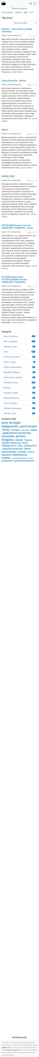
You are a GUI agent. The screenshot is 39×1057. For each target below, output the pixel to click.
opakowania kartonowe (17, 432)
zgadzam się (6, 1047)
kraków (6, 457)
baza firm (26, 430)
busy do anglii (11, 422)
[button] (30, 3)
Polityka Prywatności (12, 1050)
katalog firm (30, 445)
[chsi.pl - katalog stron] (4, 3)
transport (16, 430)
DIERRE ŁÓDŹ (8, 176)
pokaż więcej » (17, 72)
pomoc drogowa (14, 437)
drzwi (30, 458)
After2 (5, 129)
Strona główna (7, 12)
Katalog (18, 12)
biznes (31, 452)
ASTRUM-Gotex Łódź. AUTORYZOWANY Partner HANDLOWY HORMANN (14, 279)
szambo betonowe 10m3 (15, 442)
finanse (28, 440)
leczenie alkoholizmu (15, 454)
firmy (6, 429)
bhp (20, 445)
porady (22, 451)
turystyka (8, 436)
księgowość (10, 426)
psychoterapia (28, 426)
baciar (19, 439)
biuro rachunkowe (16, 450)
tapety (34, 429)
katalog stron (9, 445)
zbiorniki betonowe (13, 448)
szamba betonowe (19, 458)
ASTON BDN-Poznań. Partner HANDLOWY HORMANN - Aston (17, 226)
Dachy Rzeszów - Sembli (14, 80)
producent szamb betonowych (18, 460)
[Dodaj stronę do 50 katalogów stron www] (19, 8)
